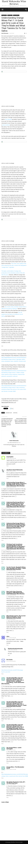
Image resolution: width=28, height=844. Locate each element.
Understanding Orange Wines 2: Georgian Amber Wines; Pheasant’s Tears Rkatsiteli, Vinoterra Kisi (21, 421)
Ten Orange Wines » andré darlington (13, 748)
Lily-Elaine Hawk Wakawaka (14, 469)
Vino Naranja (8, 119)
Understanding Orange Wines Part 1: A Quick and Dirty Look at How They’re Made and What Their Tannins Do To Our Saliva (13, 24)
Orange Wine (7, 13)
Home (2, 13)
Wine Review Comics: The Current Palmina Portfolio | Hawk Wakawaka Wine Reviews (16, 617)
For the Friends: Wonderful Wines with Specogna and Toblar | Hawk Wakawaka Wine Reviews (16, 568)
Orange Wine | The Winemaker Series (15, 767)
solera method (6, 125)
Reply (7, 465)
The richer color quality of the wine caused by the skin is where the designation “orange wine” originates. (13, 265)
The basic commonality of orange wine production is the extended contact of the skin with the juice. (13, 272)
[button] (2, 10)
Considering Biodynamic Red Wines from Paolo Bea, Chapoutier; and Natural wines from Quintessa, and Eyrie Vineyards (7, 422)
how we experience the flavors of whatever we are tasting (12, 314)
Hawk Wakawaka (4, 33)
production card (9, 412)
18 (26, 33)
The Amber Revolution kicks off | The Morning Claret (15, 782)
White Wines (10, 15)
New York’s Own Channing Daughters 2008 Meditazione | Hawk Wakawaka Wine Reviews (15, 592)
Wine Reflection (16, 15)
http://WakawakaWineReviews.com (14, 442)
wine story (15, 412)
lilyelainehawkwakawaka (15, 648)
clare (7, 636)
